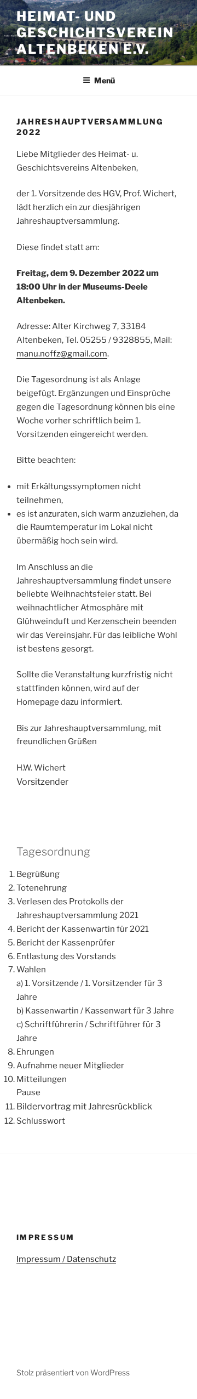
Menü (104, 80)
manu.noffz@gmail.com (61, 354)
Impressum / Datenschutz (66, 1259)
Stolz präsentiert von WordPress (73, 1372)
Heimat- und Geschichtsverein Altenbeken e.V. (95, 32)
